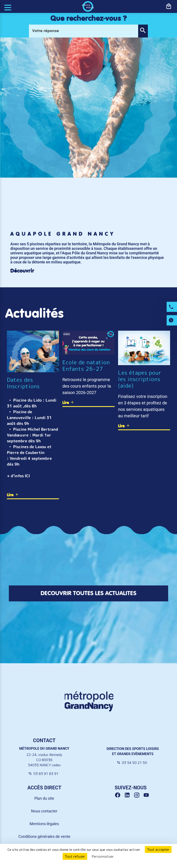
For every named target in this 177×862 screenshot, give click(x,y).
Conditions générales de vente (44, 836)
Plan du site (44, 798)
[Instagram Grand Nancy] (138, 795)
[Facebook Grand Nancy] (119, 795)
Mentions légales (44, 823)
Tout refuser (75, 856)
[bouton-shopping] (169, 6)
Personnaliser (103, 856)
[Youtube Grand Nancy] (147, 795)
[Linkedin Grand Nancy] (129, 795)
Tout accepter (158, 849)
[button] (143, 31)
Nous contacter (44, 811)
